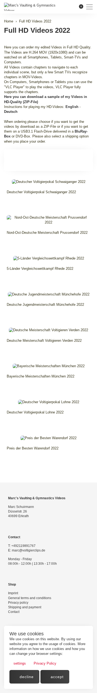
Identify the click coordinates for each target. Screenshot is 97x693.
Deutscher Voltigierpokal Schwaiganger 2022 (41, 192)
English (71, 107)
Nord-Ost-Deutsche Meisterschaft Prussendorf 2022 (47, 233)
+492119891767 (23, 546)
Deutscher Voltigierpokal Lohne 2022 (35, 412)
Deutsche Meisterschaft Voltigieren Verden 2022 (44, 341)
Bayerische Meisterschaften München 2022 (40, 376)
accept (56, 677)
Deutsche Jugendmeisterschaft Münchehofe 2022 (45, 305)
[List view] (87, 160)
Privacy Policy (44, 663)
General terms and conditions (29, 598)
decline (26, 677)
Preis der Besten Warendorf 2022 (32, 448)
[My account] (71, 7)
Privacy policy (18, 603)
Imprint (13, 593)
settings (19, 663)
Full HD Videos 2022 (37, 30)
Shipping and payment (24, 607)
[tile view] (79, 160)
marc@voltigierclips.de (28, 550)
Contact (13, 612)
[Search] (63, 6)
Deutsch (11, 112)
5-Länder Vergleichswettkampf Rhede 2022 (40, 269)
